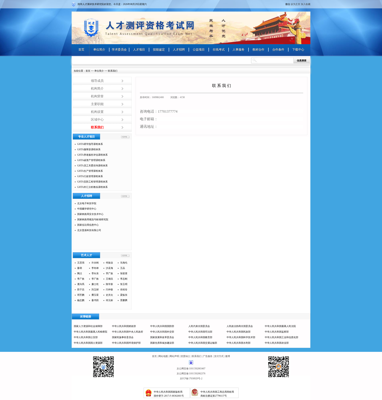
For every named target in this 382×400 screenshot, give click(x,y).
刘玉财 (95, 289)
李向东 (95, 273)
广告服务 (207, 356)
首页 (81, 49)
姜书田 (95, 300)
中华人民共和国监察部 (277, 331)
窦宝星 (95, 295)
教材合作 (258, 49)
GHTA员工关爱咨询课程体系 (92, 165)
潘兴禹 (80, 284)
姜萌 (79, 268)
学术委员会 (119, 49)
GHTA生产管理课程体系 (90, 171)
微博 (227, 356)
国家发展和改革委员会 (162, 337)
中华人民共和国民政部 (238, 331)
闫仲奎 (109, 289)
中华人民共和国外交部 (162, 331)
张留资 (123, 273)
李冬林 (95, 268)
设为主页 (295, 4)
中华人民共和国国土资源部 (88, 342)
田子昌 (80, 289)
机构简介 (97, 88)
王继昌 (109, 278)
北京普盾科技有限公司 (89, 230)
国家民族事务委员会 (123, 337)
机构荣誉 (97, 96)
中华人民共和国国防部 (162, 326)
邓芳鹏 (80, 295)
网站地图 (163, 356)
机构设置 (97, 111)
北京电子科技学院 (86, 203)
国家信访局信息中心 (88, 224)
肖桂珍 (123, 289)
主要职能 (97, 104)
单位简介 (99, 49)
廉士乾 (95, 284)
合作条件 (278, 49)
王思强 (80, 262)
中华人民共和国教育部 (200, 337)
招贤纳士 (185, 356)
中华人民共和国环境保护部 (126, 342)
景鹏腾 (123, 300)
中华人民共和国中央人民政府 (127, 331)
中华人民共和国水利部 (238, 342)
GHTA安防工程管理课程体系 (92, 181)
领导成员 (97, 80)
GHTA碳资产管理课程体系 (91, 160)
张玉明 (123, 284)
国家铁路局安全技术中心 (90, 214)
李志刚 (123, 278)
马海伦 (123, 262)
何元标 (109, 300)
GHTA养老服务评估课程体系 (92, 154)
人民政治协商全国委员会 (240, 326)
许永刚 (95, 262)
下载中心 (298, 49)
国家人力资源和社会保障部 (88, 326)
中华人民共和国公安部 (86, 337)
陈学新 (109, 284)
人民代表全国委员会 (199, 326)
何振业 (109, 262)
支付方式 (219, 356)
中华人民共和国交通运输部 (202, 342)
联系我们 (97, 127)
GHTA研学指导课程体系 (90, 144)
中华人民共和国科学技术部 (241, 337)
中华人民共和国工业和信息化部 (281, 337)
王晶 (122, 268)
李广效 (109, 273)
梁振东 (123, 295)
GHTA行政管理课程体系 (90, 176)
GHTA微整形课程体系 (88, 149)
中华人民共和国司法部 (200, 331)
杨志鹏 (80, 300)
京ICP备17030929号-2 (191, 378)
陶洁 (79, 273)
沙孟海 (109, 268)
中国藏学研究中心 (86, 208)
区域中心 (97, 119)
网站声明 (174, 356)
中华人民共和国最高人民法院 (280, 326)
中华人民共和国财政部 (124, 326)
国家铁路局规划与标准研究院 (92, 219)
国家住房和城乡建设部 (162, 342)
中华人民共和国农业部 (277, 342)
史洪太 (109, 295)
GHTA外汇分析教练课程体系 (92, 187)
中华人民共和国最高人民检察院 (90, 331)
